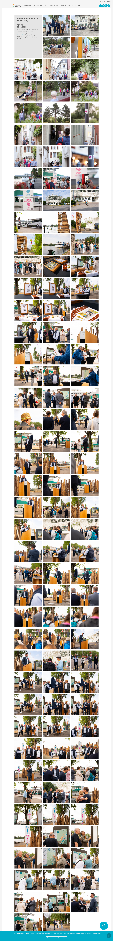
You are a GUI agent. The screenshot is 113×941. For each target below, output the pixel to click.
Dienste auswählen (61, 938)
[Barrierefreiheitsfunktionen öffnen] (109, 935)
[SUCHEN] (104, 925)
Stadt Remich (27, 6)
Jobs (46, 6)
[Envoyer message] (100, 5)
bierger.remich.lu (105, 2)
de (109, 6)
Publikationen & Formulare (58, 6)
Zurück (21, 54)
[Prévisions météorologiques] (106, 5)
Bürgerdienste (38, 6)
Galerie (70, 6)
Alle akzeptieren (50, 938)
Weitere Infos (20, 35)
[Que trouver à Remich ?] (103, 5)
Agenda (77, 6)
